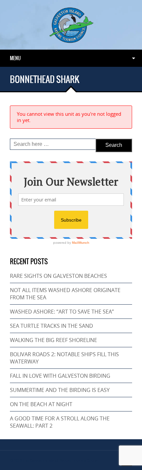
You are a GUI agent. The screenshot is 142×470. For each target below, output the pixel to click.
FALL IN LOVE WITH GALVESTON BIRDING (60, 375)
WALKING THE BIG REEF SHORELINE (53, 340)
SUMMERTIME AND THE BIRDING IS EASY (60, 390)
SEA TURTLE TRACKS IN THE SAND (51, 325)
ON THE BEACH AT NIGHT (41, 404)
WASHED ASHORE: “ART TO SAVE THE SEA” (62, 311)
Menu (15, 58)
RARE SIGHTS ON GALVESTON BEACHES (58, 275)
